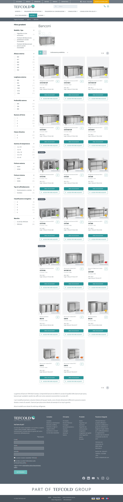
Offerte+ (18, 11)
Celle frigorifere (20, 15)
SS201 (18, 166)
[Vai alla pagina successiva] (106, 53)
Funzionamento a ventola (24, 190)
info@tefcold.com (104, 457)
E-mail (16, 439)
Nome (16, 445)
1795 (18, 93)
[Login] (108, 6)
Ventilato (19, 193)
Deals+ (81, 421)
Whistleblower (68, 500)
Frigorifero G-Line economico (22, 34)
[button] (24, 30)
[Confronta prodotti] (57, 81)
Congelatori (72, 11)
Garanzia (65, 433)
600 (18, 103)
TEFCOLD (19, 224)
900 (18, 80)
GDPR (49, 497)
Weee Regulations (56, 500)
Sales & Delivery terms (69, 497)
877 (18, 59)
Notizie (65, 435)
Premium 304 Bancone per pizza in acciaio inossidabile (24, 45)
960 (18, 70)
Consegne (65, 425)
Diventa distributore (101, 1)
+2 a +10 (19, 155)
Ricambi (40, 15)
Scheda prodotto (55, 77)
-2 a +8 (19, 149)
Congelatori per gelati (88, 11)
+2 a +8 (19, 157)
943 (18, 83)
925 (18, 67)
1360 (18, 85)
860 (18, 57)
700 (18, 106)
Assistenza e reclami (52, 431)
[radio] (45, 52)
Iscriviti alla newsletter (53, 433)
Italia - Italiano (87, 1)
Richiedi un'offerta (52, 425)
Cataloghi (65, 431)
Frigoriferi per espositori (32, 11)
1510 (18, 91)
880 (18, 62)
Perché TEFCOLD (67, 423)
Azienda (16, 451)
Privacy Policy (56, 497)
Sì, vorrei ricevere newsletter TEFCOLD (26, 458)
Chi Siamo (65, 421)
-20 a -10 (19, 152)
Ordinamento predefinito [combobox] (57, 52)
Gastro (32, 15)
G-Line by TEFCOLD (22, 221)
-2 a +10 (19, 147)
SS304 (18, 169)
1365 (18, 88)
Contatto (49, 421)
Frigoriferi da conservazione (55, 11)
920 (18, 64)
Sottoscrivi (20, 472)
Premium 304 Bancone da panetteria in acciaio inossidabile (24, 39)
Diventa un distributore (53, 423)
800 (18, 109)
